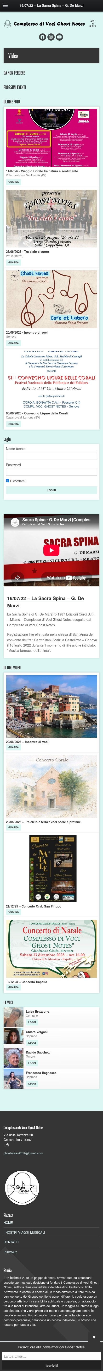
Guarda (13, 182)
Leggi (32, 1022)
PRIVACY (10, 1252)
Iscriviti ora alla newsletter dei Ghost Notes (51, 1346)
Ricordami (17, 481)
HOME (8, 1222)
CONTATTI (11, 1242)
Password (13, 465)
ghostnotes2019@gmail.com (23, 1153)
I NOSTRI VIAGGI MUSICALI (24, 1232)
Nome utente (16, 448)
